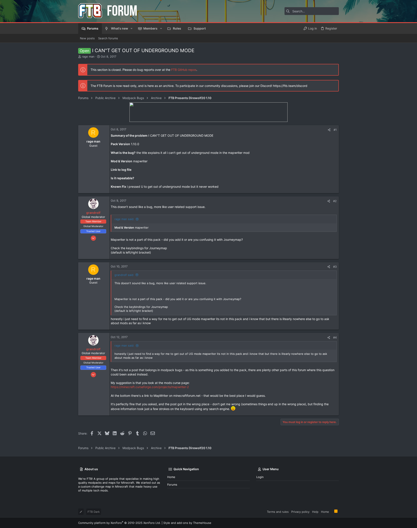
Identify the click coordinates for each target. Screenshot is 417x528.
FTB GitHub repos (183, 69)
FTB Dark (94, 511)
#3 (335, 266)
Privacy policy (300, 511)
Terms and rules (278, 511)
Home (171, 477)
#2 (335, 201)
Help (315, 511)
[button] (131, 28)
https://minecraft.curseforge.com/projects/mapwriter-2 (150, 387)
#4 (335, 337)
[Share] (329, 130)
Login (260, 477)
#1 (335, 129)
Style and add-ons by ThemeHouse (187, 523)
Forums (172, 484)
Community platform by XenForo (119, 523)
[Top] (331, 511)
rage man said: (124, 219)
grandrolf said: (124, 275)
